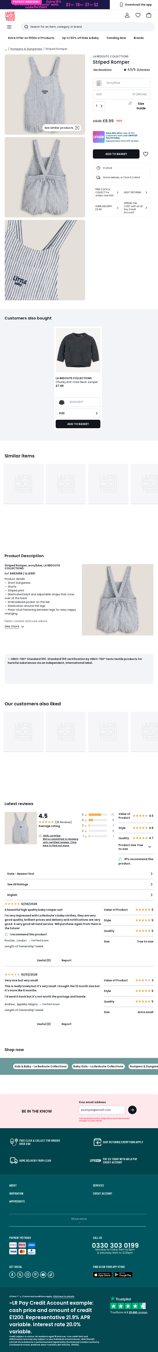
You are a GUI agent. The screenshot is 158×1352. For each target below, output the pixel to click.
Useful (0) (44, 960)
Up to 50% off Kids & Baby (80, 38)
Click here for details (63, 1296)
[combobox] (79, 875)
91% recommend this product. (135, 861)
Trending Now (116, 38)
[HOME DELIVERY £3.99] (117, 208)
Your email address (92, 1102)
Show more (79, 1219)
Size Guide (141, 105)
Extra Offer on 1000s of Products (31, 38)
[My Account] (127, 15)
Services (98, 1185)
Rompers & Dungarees (26, 49)
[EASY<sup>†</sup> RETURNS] (146, 192)
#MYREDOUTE (17, 1201)
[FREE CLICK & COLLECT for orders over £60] (117, 192)
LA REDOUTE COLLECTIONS (111, 56)
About (13, 1185)
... (6, 49)
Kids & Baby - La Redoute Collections (41, 1066)
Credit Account (102, 1193)
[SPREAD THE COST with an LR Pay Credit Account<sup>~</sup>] (146, 208)
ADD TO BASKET (116, 154)
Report (66, 960)
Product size (130, 847)
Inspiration (16, 1193)
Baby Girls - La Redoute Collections (98, 1066)
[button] (148, 15)
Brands (139, 38)
